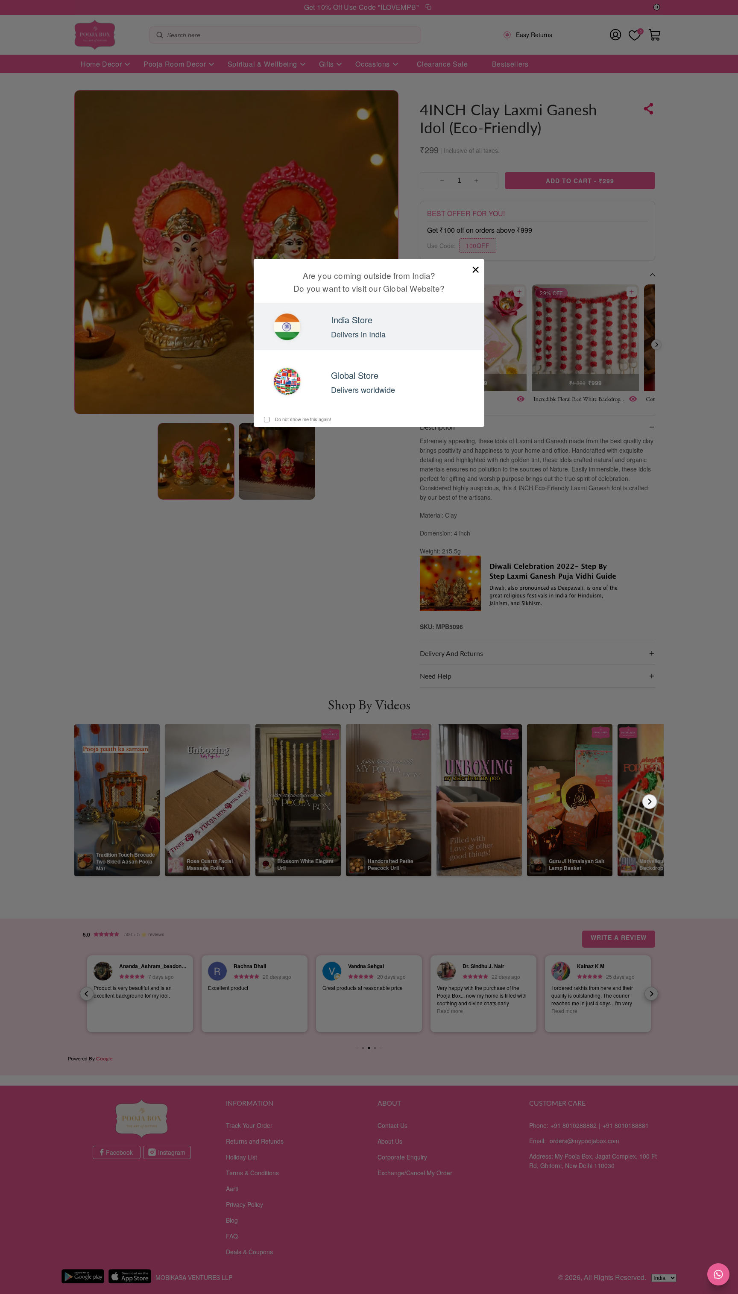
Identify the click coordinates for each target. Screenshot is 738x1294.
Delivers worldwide (363, 389)
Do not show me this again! (302, 419)
